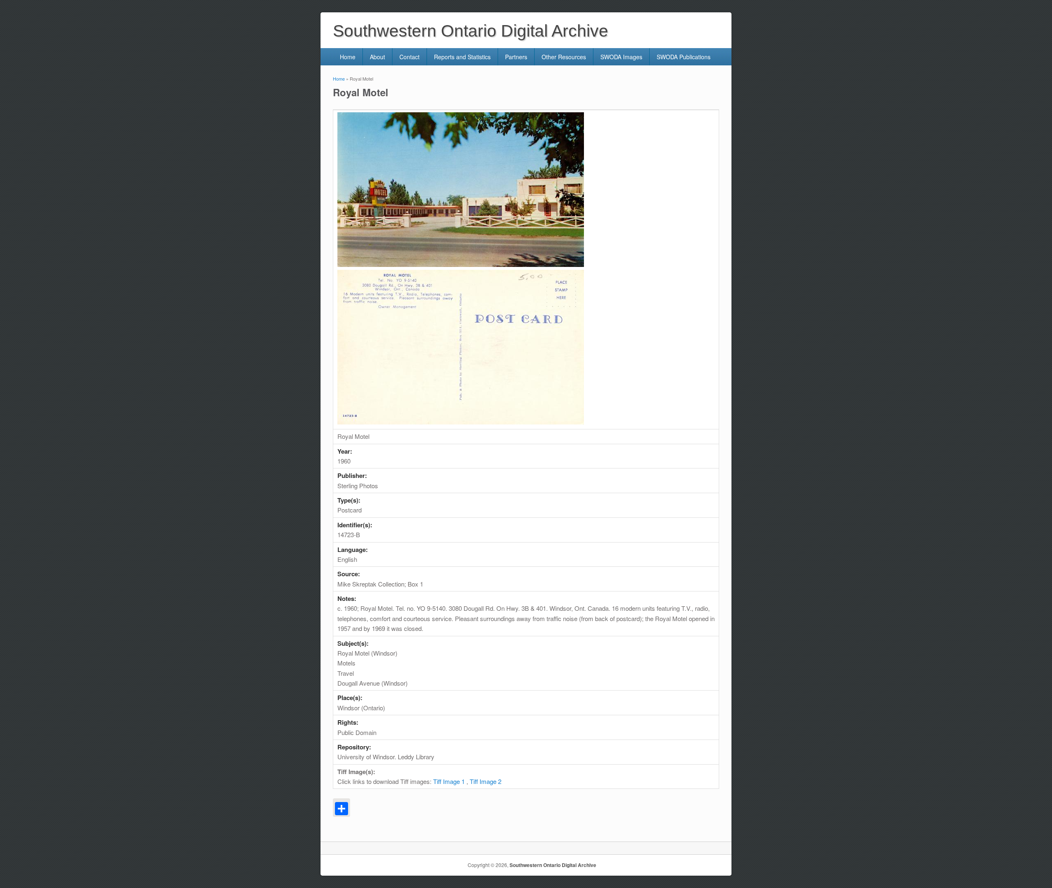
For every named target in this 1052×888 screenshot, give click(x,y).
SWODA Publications (684, 57)
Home (347, 57)
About (377, 57)
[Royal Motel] (460, 264)
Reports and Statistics (462, 57)
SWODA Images (621, 57)
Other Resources (564, 57)
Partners (516, 57)
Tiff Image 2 (485, 781)
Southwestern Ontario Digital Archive (553, 865)
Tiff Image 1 (449, 781)
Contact (409, 57)
